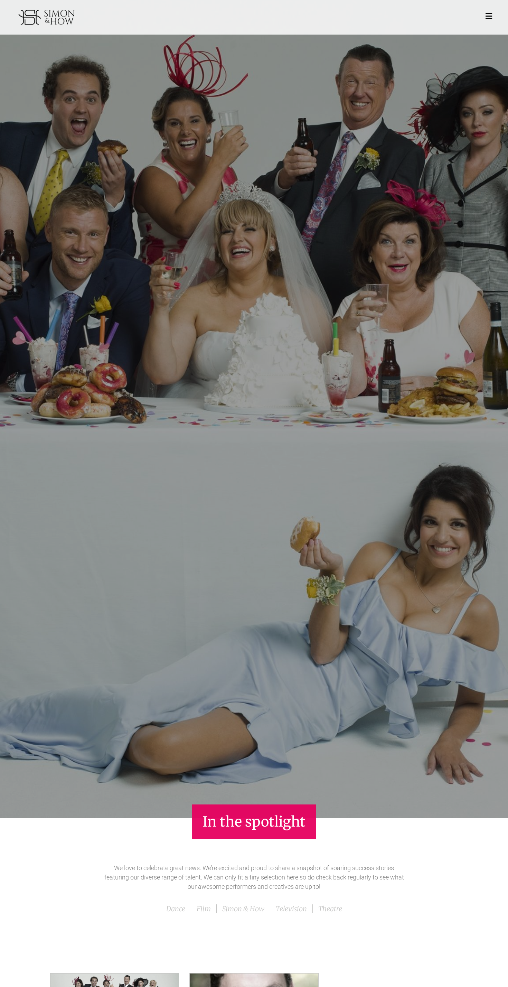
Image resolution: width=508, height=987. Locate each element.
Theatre (330, 908)
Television (291, 908)
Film (204, 908)
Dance (175, 908)
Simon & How (243, 908)
